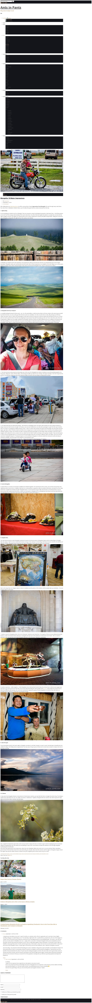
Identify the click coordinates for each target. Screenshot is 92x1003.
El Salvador (8, 101)
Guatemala (8, 102)
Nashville (9, 123)
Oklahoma (10, 129)
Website (2, 989)
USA (6, 109)
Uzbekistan (8, 51)
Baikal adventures (14, 206)
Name (2, 984)
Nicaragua (7, 105)
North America (5, 96)
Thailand (7, 49)
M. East (4, 90)
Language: (5, 18)
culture (5, 853)
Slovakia (7, 83)
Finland (7, 71)
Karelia (7, 143)
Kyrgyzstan (8, 41)
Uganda (7, 33)
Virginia (9, 134)
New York (9, 126)
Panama (7, 107)
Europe (4, 63)
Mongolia (7, 44)
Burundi (7, 27)
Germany (7, 72)
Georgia (7, 62)
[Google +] (10, 855)
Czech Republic (8, 66)
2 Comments (6, 204)
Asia (4, 35)
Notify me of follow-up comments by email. (11, 992)
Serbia (7, 82)
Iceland (7, 76)
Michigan (9, 120)
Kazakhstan (8, 40)
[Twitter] (8, 855)
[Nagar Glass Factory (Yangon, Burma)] (13, 876)
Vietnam (7, 52)
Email (2, 987)
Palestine (7, 93)
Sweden (7, 88)
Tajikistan (7, 47)
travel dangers (33, 853)
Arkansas (9, 112)
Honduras (7, 104)
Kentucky (10, 118)
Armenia (7, 58)
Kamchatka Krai (8, 141)
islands (9, 87)
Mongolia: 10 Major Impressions (12, 198)
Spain (7, 85)
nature (28, 853)
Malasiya (7, 43)
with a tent (46, 853)
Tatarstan (7, 148)
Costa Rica (7, 99)
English (10, 19)
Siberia (7, 146)
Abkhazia (7, 57)
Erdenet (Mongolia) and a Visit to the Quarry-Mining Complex (18, 901)
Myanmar (7, 46)
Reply (4, 957)
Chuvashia (7, 138)
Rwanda (7, 30)
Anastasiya (6, 201)
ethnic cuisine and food (12, 853)
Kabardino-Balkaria (9, 140)
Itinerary (7, 25)
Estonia (7, 69)
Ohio (9, 131)
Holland (7, 74)
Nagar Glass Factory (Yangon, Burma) (11, 879)
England (7, 68)
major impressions (23, 853)
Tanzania (7, 32)
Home (4, 22)
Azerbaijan (7, 60)
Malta (7, 79)
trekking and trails (40, 853)
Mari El (7, 145)
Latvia (7, 77)
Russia (4, 135)
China (7, 38)
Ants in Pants (11, 7)
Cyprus (7, 65)
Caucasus (5, 54)
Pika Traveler (8, 959)
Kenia (7, 29)
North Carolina (10, 127)
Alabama (9, 110)
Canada (7, 98)
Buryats (45, 688)
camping (2, 853)
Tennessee (10, 132)
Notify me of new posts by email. (9, 994)
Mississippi (10, 121)
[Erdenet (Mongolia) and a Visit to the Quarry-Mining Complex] (13, 899)
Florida (9, 115)
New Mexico (10, 124)
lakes (18, 853)
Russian (10, 21)
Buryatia (7, 137)
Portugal (7, 80)
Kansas (9, 116)
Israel (7, 91)
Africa (4, 24)
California (10, 113)
